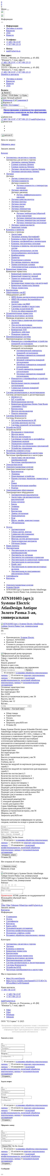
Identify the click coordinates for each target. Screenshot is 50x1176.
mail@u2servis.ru (13, 51)
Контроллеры (12, 953)
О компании (11, 916)
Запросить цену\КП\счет (17, 722)
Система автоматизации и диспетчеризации (25, 962)
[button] (25, 7)
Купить (29, 670)
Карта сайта (11, 926)
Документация (12, 548)
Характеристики (13, 716)
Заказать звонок (8, 149)
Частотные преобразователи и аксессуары (24, 969)
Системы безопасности (16, 965)
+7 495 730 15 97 (13, 42)
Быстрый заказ (18, 709)
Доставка (10, 720)
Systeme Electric (13, 587)
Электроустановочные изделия (19, 585)
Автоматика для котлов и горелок (21, 944)
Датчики (10, 946)
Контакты (10, 578)
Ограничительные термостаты (19, 955)
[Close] (8, 9)
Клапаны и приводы (15, 949)
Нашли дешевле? (8, 663)
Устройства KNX (13, 967)
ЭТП (8, 33)
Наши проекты (12, 546)
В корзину (6, 709)
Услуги (9, 527)
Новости (10, 35)
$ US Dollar (13, 95)
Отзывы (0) (11, 725)
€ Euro (4, 95)
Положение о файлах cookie (18, 933)
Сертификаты (12, 576)
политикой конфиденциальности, (18, 679)
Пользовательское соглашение (19, 928)
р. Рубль (24, 95)
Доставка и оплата (14, 28)
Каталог (4, 153)
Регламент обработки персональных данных (25, 935)
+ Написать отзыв (9, 866)
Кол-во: (4, 703)
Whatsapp (10, 1014)
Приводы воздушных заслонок (19, 958)
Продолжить (7, 900)
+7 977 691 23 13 (13, 44)
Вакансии (10, 30)
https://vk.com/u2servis (15, 978)
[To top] (2, 903)
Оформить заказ (8, 144)
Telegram (10, 1017)
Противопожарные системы (18, 960)
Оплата (9, 718)
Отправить (6, 1076)
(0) (2, 631)
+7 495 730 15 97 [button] (8, 990)
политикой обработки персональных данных (20, 681)
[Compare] (5, 633)
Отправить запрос (9, 855)
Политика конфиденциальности (20, 930)
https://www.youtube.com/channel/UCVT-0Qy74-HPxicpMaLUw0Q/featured (26, 982)
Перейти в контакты (10, 74)
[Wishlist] (2, 633)
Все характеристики (10, 689)
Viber (8, 1010)
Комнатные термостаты (16, 951)
